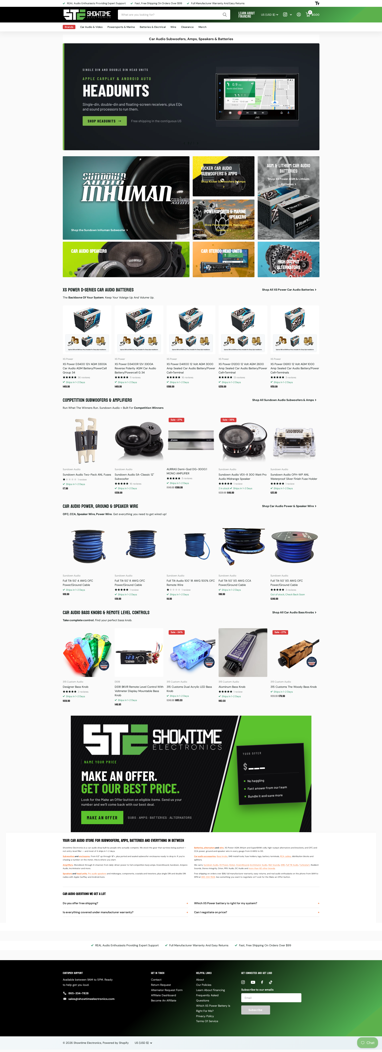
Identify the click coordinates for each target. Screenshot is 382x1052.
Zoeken (224, 15)
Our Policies (203, 985)
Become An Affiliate (163, 1000)
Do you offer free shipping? (80, 903)
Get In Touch (157, 973)
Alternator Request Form (166, 990)
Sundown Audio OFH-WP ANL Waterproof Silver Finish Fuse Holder (294, 477)
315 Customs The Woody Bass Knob (294, 687)
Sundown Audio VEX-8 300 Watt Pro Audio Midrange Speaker (242, 477)
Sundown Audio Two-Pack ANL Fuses (87, 474)
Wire (173, 27)
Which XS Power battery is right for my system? (225, 903)
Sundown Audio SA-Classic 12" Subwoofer (134, 477)
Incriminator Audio (258, 865)
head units (82, 873)
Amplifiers (68, 865)
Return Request (161, 985)
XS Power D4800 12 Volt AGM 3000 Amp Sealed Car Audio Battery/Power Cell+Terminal (191, 368)
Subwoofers (68, 856)
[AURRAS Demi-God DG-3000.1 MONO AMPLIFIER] (191, 440)
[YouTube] (253, 982)
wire (221, 847)
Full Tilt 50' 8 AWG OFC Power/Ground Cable (130, 583)
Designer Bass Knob (75, 687)
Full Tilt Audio (292, 865)
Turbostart (304, 865)
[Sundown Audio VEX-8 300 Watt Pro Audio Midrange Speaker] (243, 440)
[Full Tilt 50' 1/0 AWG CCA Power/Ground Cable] (243, 546)
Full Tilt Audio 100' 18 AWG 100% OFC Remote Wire (191, 583)
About (200, 979)
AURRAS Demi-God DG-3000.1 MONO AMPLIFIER (187, 471)
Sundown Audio (211, 865)
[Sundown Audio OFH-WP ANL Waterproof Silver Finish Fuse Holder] (295, 440)
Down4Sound (242, 865)
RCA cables (285, 856)
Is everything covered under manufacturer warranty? (98, 912)
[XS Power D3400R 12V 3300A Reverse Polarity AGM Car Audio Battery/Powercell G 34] (139, 329)
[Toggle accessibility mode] (317, 3)
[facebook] (262, 982)
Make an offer (102, 817)
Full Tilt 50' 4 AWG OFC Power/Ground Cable (78, 583)
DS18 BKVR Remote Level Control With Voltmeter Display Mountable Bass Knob (139, 691)
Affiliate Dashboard (163, 995)
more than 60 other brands (262, 868)
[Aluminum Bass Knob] (243, 652)
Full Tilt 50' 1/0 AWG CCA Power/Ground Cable (235, 583)
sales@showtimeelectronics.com (91, 999)
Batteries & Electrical (153, 27)
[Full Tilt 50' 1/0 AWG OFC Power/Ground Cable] (295, 546)
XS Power (223, 865)
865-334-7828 (208, 877)
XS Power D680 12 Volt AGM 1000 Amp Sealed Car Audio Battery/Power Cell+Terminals (295, 368)
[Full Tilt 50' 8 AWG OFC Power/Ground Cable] (139, 546)
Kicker (232, 865)
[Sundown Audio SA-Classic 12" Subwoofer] (139, 440)
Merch (203, 27)
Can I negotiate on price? (210, 912)
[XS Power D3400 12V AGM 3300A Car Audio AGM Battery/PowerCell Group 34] (87, 329)
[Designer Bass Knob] (87, 652)
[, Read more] (287, 14)
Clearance (187, 27)
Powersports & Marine (121, 27)
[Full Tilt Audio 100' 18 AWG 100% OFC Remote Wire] (191, 546)
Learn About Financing (210, 990)
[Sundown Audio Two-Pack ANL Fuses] (87, 440)
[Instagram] (243, 982)
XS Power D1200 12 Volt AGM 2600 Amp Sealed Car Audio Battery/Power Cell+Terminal (243, 368)
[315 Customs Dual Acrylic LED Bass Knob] (191, 652)
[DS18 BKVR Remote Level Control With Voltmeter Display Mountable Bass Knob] (139, 652)
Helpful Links (204, 973)
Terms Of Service (207, 1021)
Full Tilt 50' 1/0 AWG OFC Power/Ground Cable (287, 583)
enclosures (84, 856)
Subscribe (255, 1010)
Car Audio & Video (91, 27)
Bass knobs (222, 856)
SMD (283, 865)
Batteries (198, 847)
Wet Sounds (274, 865)
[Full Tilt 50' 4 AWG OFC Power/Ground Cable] (87, 546)
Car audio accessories (205, 856)
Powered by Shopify (116, 1043)
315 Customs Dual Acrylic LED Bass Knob (189, 689)
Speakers (67, 873)
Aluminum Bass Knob (232, 687)
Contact (156, 979)
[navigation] (184, 143)
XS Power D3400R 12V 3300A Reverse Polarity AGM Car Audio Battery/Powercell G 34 (135, 368)
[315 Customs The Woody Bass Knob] (295, 652)
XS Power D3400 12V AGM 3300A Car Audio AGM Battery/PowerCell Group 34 (85, 368)
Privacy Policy (205, 1016)
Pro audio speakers (97, 873)
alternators (209, 847)
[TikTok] (270, 982)
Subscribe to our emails (257, 989)
